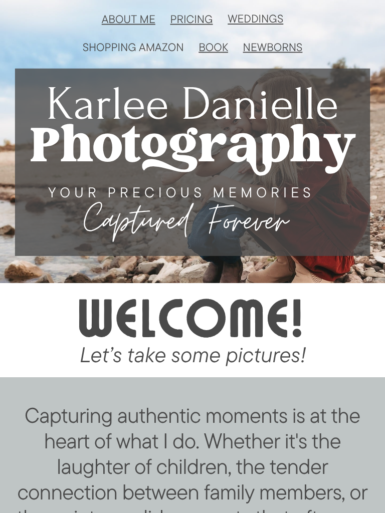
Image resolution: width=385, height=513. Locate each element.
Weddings (255, 19)
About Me (128, 19)
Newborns (273, 47)
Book (213, 47)
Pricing (191, 19)
